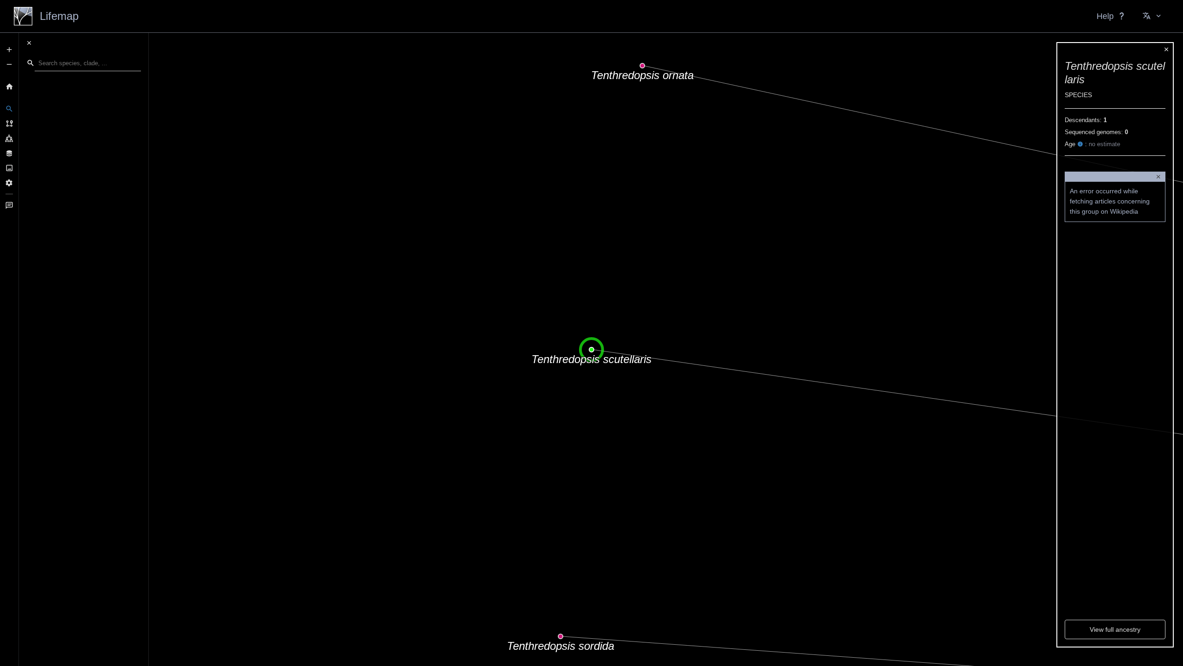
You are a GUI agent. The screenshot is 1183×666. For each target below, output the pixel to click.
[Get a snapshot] (9, 167)
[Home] (9, 86)
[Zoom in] (9, 49)
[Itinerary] (9, 123)
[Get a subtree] (9, 138)
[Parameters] (9, 182)
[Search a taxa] (9, 108)
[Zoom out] (9, 64)
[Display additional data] (9, 153)
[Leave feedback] (9, 205)
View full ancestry (1115, 629)
